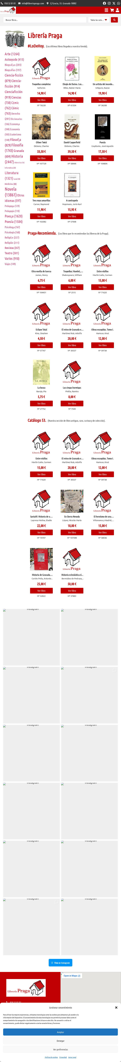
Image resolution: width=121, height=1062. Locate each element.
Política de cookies (51, 1057)
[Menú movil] (106, 10)
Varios (12, 258)
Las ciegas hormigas (72, 387)
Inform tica (19, 162)
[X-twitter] (113, 3)
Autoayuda (14, 59)
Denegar (60, 1040)
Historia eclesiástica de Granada (71, 576)
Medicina (11, 183)
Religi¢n (12, 237)
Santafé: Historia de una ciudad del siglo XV (41, 517)
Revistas (12, 248)
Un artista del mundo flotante (102, 85)
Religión (12, 242)
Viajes (10, 263)
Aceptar (60, 1032)
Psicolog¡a (12, 227)
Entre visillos (102, 271)
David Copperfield (72, 142)
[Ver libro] (41, 68)
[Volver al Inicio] (8, 10)
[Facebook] (104, 3)
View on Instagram (62, 962)
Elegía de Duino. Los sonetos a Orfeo (72, 85)
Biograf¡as (13, 64)
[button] (116, 1007)
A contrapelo (72, 200)
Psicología (12, 232)
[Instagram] (109, 3)
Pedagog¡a (12, 205)
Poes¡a (14, 216)
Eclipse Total (41, 329)
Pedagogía (12, 210)
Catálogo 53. (37, 420)
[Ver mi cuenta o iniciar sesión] (117, 10)
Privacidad (63, 1057)
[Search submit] (114, 20)
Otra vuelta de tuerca (41, 271)
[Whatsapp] (118, 3)
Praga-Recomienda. (42, 232)
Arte (12, 53)
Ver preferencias (60, 1049)
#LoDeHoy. (36, 45)
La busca (41, 387)
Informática (10, 167)
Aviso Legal (72, 1057)
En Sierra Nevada (72, 516)
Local (17, 179)
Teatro (12, 253)
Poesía (14, 221)
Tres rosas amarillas (41, 200)
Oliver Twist (41, 142)
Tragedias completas (41, 83)
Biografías (13, 70)
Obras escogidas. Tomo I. (102, 329)
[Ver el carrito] (112, 10)
